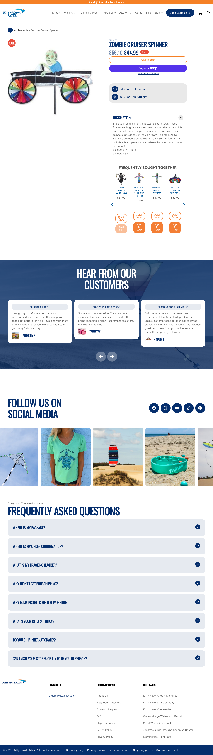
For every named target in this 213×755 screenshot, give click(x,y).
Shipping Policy (106, 723)
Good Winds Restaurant (157, 723)
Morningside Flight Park (157, 737)
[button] (56, 12)
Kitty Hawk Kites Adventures (160, 695)
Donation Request (107, 709)
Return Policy (104, 730)
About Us (102, 695)
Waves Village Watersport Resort (162, 716)
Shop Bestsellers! (180, 12)
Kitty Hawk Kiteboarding (157, 709)
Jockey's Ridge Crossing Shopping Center (168, 730)
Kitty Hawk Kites (24, 750)
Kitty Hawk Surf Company (158, 702)
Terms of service (119, 750)
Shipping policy (143, 750)
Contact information (169, 750)
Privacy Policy (105, 737)
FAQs (100, 716)
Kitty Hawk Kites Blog (110, 702)
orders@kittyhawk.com (62, 695)
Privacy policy (96, 750)
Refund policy (75, 750)
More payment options (148, 73)
